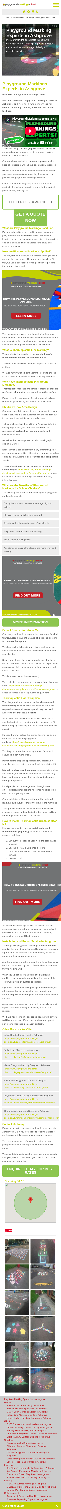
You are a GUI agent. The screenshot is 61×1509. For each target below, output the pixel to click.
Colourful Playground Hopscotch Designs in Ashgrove (28, 1454)
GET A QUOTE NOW (30, 217)
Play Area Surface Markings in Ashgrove (26, 1483)
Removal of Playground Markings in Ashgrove (29, 1496)
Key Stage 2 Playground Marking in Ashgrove (29, 1471)
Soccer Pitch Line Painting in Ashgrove (26, 1405)
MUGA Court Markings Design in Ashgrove (27, 1411)
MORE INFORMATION (30, 622)
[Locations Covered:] (3, 5)
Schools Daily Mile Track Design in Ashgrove (28, 1477)
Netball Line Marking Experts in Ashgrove (27, 1415)
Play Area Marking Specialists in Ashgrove (25, 1399)
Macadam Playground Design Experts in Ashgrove (31, 1487)
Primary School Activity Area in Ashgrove (26, 1430)
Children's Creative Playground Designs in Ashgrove (27, 1448)
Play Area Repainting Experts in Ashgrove (27, 1499)
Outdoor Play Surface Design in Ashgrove (27, 1490)
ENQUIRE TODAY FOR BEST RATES (30, 1170)
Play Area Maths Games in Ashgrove (25, 1443)
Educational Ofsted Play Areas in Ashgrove (28, 1474)
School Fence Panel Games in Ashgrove (26, 1462)
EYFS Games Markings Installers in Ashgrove (29, 1424)
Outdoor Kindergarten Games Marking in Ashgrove (32, 1433)
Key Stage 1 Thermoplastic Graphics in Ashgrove (31, 1468)
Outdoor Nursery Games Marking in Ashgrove (29, 1427)
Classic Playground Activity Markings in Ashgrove (31, 1458)
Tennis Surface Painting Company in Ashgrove (29, 1418)
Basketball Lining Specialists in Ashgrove (27, 1408)
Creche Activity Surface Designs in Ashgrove (28, 1437)
